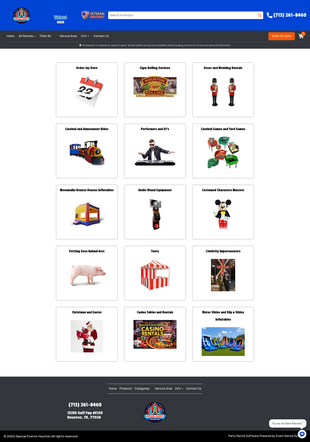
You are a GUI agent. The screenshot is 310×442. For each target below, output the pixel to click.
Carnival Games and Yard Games (223, 129)
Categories (142, 388)
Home (10, 36)
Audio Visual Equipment (155, 190)
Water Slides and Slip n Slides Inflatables (223, 315)
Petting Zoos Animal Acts (86, 251)
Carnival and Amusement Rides (86, 129)
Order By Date (281, 36)
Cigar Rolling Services (155, 68)
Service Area (68, 36)
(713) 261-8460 (85, 405)
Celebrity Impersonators (223, 251)
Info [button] (84, 36)
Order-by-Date (86, 68)
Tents (155, 251)
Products (125, 388)
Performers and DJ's (155, 129)
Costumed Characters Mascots (223, 190)
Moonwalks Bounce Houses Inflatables (87, 190)
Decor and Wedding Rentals (223, 68)
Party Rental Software (243, 436)
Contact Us (101, 36)
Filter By (45, 36)
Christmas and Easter (87, 312)
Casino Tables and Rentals (155, 312)
